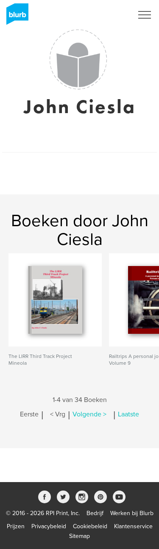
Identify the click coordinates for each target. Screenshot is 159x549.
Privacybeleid (48, 526)
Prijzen (16, 526)
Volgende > (89, 414)
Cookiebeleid (90, 526)
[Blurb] (15, 17)
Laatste (128, 414)
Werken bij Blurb (131, 513)
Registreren (107, 14)
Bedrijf (94, 513)
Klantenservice (133, 526)
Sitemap (79, 536)
